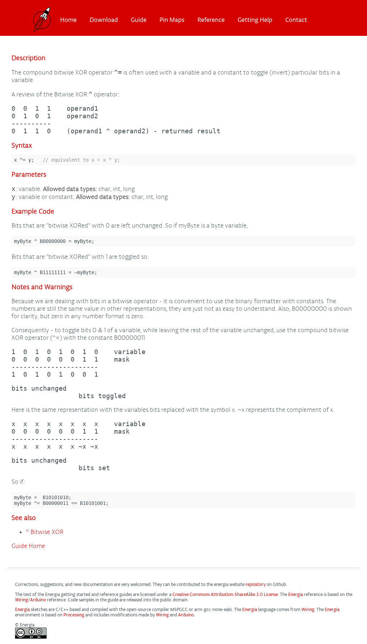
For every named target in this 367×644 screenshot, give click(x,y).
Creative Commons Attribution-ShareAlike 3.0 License (225, 594)
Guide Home (28, 546)
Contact (296, 20)
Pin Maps (172, 20)
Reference (211, 20)
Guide (139, 20)
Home (68, 20)
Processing (73, 614)
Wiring (21, 599)
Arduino (38, 599)
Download (104, 20)
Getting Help (255, 20)
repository (256, 584)
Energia (295, 594)
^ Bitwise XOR (44, 532)
